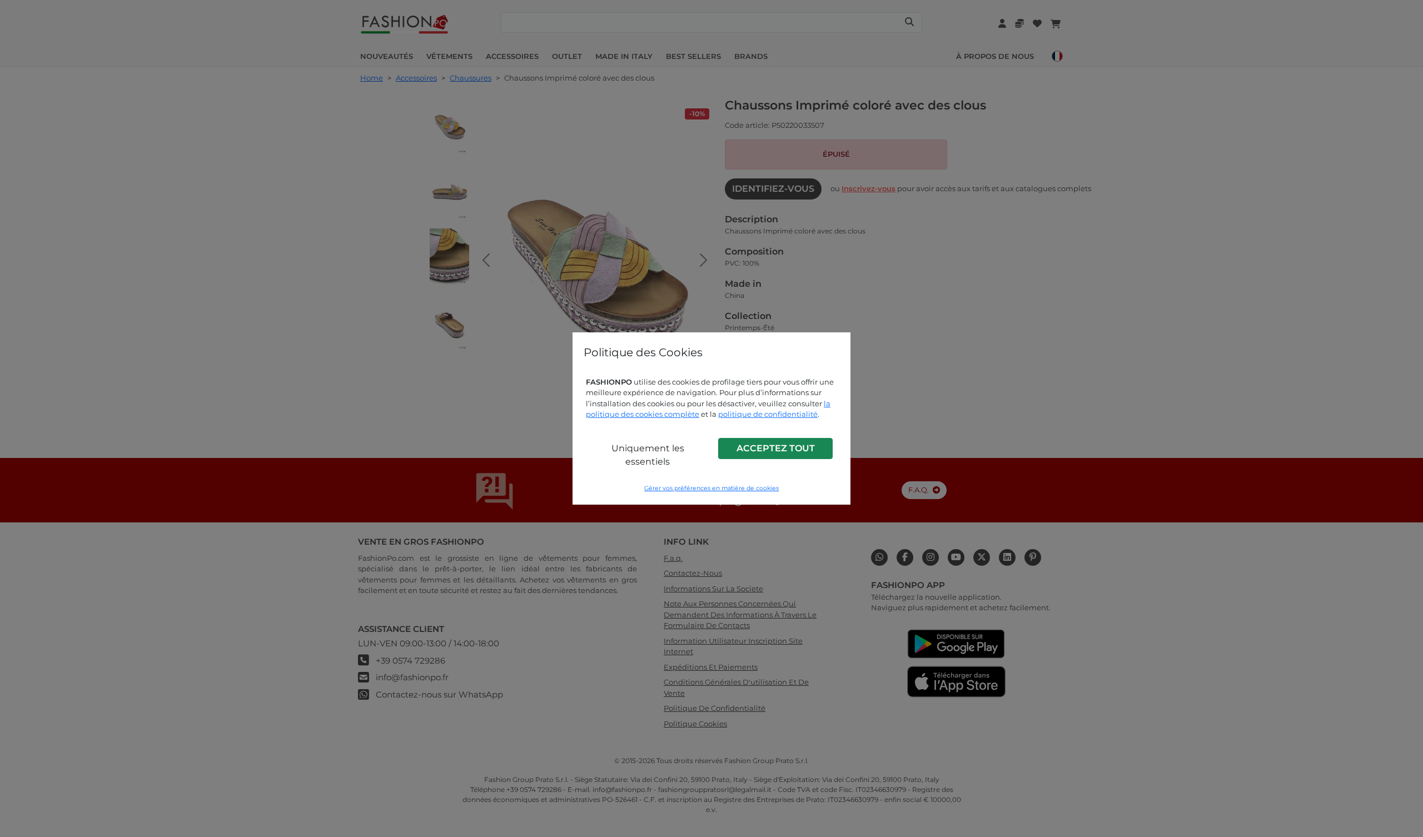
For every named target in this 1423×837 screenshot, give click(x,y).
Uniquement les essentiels (647, 455)
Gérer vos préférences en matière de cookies (711, 488)
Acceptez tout (776, 448)
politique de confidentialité (768, 414)
